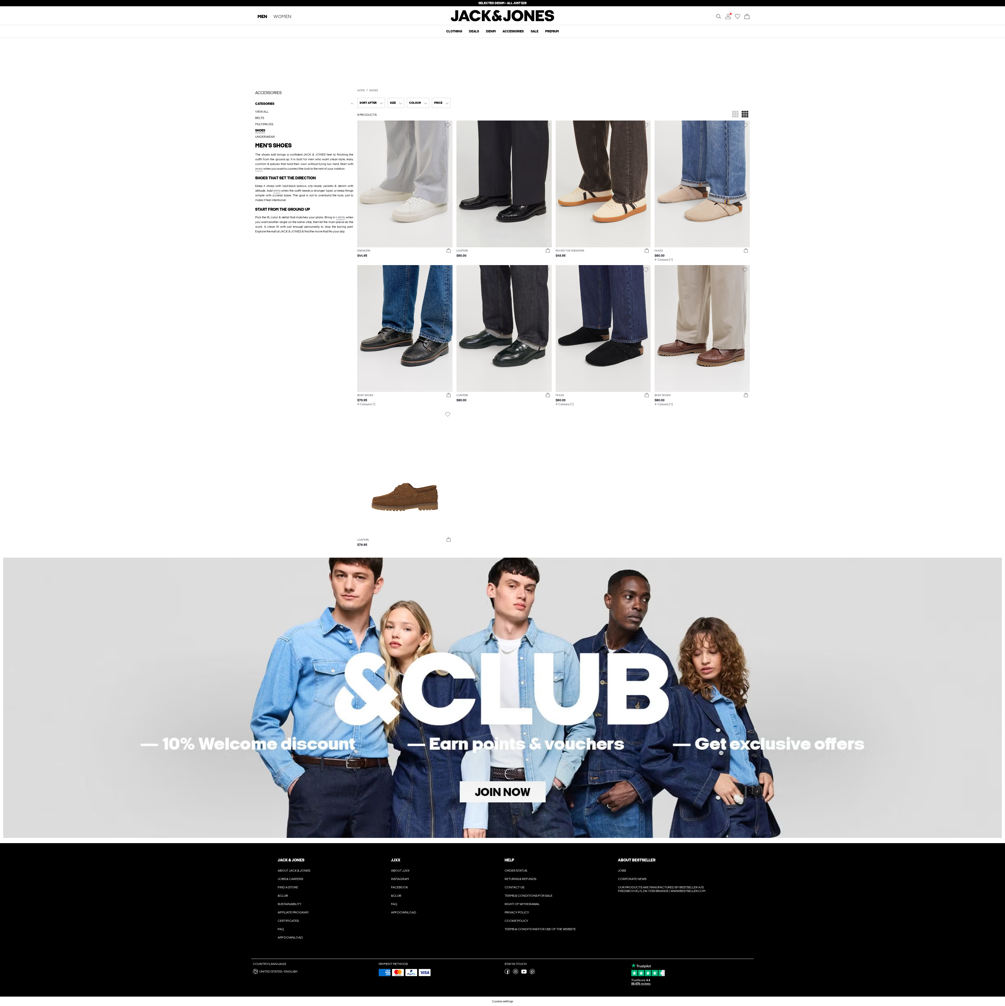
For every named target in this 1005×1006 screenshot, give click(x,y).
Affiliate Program (293, 912)
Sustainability (289, 904)
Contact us (514, 887)
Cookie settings (502, 1001)
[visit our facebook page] (507, 973)
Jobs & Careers (290, 879)
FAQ (281, 929)
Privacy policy (517, 912)
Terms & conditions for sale (528, 896)
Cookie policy (516, 921)
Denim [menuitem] (491, 31)
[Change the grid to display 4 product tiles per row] (745, 115)
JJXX (395, 860)
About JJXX (400, 870)
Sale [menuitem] (534, 31)
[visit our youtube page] (524, 973)
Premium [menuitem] (552, 31)
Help (509, 860)
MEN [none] (262, 16)
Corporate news (632, 879)
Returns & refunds (520, 879)
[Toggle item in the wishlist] (448, 125)
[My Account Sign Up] (502, 698)
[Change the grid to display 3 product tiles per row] (735, 115)
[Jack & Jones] (502, 20)
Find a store (288, 887)
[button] (405, 184)
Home (361, 90)
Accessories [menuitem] (513, 31)
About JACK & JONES (294, 870)
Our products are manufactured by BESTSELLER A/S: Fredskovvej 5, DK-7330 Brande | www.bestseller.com (661, 889)
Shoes (373, 90)
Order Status (516, 870)
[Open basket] (747, 17)
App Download (290, 937)
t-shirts (340, 217)
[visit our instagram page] (515, 973)
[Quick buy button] (449, 250)
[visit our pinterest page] (532, 973)
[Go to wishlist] (737, 18)
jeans (259, 168)
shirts (277, 190)
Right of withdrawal (522, 904)
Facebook (399, 887)
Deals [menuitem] (474, 31)
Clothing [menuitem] (454, 31)
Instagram (400, 879)
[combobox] (371, 103)
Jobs (622, 870)
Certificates (288, 921)
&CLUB (283, 896)
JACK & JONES (291, 860)
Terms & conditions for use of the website (540, 929)
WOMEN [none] (282, 16)
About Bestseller (636, 860)
